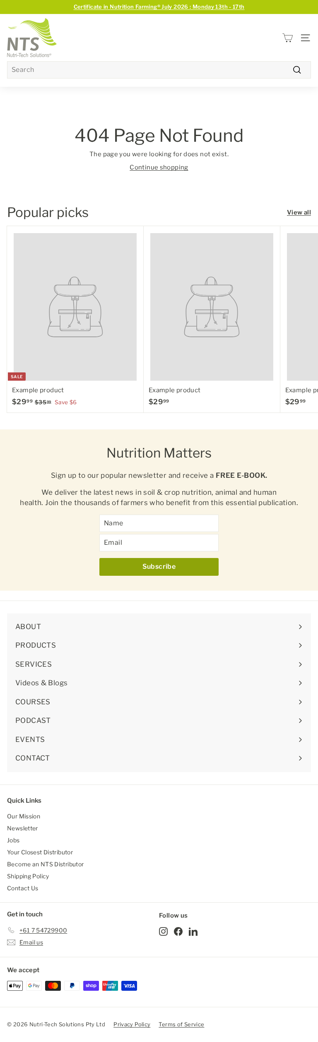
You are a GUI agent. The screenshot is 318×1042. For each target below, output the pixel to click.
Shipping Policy (28, 876)
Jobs (13, 840)
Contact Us (23, 888)
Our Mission (23, 816)
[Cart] (287, 38)
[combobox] (159, 70)
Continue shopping (159, 167)
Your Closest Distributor (40, 852)
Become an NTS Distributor (45, 864)
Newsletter (22, 828)
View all (299, 212)
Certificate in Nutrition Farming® (159, 6)
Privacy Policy (131, 1024)
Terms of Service (181, 1024)
